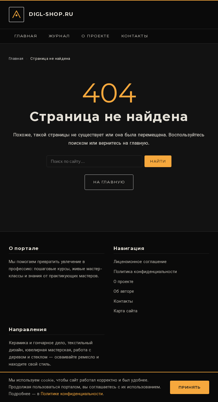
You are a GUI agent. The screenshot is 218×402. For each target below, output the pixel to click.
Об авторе (124, 291)
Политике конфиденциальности (72, 393)
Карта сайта (125, 310)
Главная (25, 36)
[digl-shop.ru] (16, 14)
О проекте (95, 36)
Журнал (59, 36)
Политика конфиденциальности (145, 271)
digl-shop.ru (51, 14)
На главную (109, 182)
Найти (158, 161)
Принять (190, 387)
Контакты (134, 36)
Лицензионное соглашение (140, 261)
